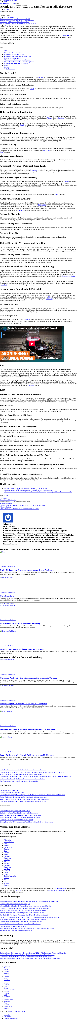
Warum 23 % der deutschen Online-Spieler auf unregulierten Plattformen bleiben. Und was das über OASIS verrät (36, 776)
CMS (5, 881)
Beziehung (33, 170)
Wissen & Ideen (9, 842)
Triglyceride (42, 205)
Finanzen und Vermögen (56, 890)
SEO (5, 879)
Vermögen (7, 883)
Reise (6, 854)
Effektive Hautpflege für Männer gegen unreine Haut (22, 649)
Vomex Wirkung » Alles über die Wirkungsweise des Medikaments (27, 755)
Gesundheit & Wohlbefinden (8, 566)
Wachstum (46, 150)
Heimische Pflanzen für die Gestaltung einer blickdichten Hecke (20, 924)
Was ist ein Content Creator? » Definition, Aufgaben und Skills (20, 817)
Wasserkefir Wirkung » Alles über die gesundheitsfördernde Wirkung (28, 678)
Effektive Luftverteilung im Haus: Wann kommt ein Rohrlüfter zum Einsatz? (24, 919)
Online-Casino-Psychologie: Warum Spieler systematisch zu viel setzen (22, 779)
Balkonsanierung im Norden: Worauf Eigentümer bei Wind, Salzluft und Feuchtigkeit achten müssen (32, 772)
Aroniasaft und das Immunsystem (14, 54)
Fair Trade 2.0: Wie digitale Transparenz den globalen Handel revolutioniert (24, 915)
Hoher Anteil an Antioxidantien (14, 53)
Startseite (7, 1015)
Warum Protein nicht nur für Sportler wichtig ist (15, 904)
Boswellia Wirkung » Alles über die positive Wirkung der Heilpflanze (28, 729)
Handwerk (7, 858)
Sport (5, 861)
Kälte (50, 297)
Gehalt (32, 89)
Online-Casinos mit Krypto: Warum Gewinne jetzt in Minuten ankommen (23, 797)
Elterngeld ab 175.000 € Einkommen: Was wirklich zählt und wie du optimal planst (26, 822)
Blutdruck (22, 210)
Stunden (66, 181)
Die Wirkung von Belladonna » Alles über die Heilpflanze (23, 704)
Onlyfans (7, 869)
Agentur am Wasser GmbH (16, 1011)
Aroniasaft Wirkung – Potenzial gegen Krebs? (18, 56)
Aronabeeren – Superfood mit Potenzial (16, 63)
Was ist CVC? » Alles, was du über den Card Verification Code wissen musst (24, 799)
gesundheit (3, 285)
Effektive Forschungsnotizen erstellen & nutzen (15, 811)
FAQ (7, 67)
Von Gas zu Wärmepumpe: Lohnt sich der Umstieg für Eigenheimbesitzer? (23, 910)
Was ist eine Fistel (7, 596)
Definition (7, 980)
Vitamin (49, 118)
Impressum (7, 1017)
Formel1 (6, 878)
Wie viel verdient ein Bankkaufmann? (12, 792)
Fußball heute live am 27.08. (9, 790)
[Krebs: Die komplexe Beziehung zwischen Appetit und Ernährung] (2, 552)
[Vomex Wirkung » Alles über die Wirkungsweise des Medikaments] (6, 737)
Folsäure (61, 118)
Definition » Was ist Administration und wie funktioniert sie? (19, 813)
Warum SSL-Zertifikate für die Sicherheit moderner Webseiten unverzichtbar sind (25, 906)
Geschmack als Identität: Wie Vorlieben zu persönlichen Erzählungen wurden (24, 908)
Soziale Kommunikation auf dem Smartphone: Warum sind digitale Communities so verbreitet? (30, 958)
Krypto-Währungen (60, 888)
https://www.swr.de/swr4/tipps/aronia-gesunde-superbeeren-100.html (25, 488)
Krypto (6, 863)
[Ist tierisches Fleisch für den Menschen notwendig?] (9, 605)
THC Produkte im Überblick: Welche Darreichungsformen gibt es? (21, 774)
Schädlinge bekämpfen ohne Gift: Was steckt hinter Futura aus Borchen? (23, 770)
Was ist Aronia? (9, 51)
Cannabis (7, 870)
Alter (5, 843)
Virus (1, 152)
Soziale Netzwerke (10, 876)
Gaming (6, 849)
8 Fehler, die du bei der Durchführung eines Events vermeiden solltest (22, 913)
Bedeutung (30, 385)
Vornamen (7, 996)
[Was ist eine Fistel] (6, 578)
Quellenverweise (10, 69)
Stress (56, 194)
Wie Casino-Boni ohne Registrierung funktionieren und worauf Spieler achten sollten (27, 928)
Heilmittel (66, 35)
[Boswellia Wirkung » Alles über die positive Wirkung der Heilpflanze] (6, 711)
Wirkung (5, 495)
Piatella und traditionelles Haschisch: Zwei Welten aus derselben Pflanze (23, 801)
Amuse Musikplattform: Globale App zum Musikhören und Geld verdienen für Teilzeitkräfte (29, 901)
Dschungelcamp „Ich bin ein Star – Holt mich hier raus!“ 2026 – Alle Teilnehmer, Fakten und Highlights (33, 953)
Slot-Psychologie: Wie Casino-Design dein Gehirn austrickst (19, 781)
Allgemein (7, 840)
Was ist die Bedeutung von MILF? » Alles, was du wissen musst (20, 815)
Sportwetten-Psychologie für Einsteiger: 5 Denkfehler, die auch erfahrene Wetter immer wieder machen (32, 795)
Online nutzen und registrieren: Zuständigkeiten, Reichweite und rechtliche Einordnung (27, 955)
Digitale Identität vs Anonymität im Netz (13, 926)
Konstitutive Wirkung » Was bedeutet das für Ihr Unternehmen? (17, 20)
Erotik (6, 874)
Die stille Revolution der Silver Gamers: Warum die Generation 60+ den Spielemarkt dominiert (30, 917)
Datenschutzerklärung (11, 1018)
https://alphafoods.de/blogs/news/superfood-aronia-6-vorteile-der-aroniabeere (28, 490)
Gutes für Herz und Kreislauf (13, 58)
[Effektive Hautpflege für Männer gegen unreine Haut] (8, 631)
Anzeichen (27, 319)
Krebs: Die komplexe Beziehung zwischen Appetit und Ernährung (27, 570)
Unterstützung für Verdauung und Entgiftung (18, 60)
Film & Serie (8, 847)
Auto (5, 851)
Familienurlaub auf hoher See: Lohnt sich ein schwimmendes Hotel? (21, 921)
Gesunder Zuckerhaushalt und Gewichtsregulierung (19, 62)
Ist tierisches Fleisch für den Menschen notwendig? (20, 623)
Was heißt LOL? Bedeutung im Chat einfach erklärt (16, 820)
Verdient (6, 885)
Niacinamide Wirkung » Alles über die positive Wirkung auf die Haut (18, 23)
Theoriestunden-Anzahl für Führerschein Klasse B (16, 930)
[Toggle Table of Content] (1, 47)
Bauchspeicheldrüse (68, 276)
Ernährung (49, 299)
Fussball (6, 845)
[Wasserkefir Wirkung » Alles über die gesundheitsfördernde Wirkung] (7, 659)
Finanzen (7, 856)
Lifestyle (7, 860)
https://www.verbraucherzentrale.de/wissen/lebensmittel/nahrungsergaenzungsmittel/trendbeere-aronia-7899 (38, 492)
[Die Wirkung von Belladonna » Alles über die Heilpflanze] (7, 685)
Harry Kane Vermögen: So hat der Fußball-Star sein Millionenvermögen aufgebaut (26, 956)
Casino (6, 872)
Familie (40, 77)
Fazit (6, 65)
